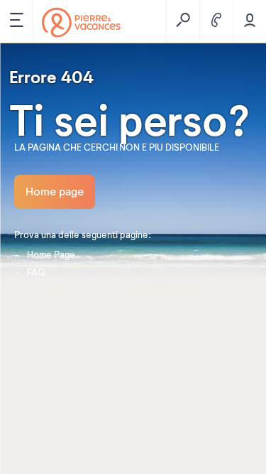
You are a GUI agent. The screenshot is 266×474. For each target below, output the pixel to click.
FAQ (36, 273)
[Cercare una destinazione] (182, 21)
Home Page (51, 255)
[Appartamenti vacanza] (81, 22)
